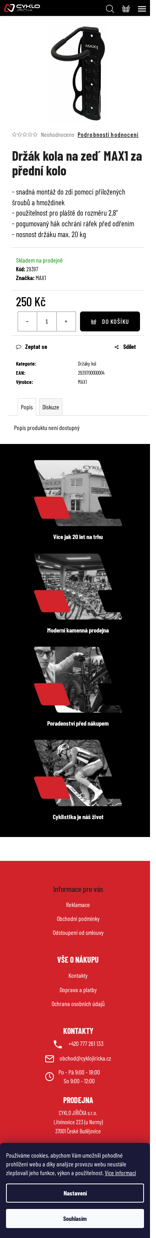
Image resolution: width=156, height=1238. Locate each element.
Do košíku (115, 321)
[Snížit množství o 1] (27, 321)
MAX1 (41, 277)
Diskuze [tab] (50, 407)
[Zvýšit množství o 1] (66, 321)
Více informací (120, 1172)
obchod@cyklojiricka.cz (85, 1058)
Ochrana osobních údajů (78, 1003)
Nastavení (75, 1193)
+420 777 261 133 (86, 1043)
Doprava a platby (78, 989)
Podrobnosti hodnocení (108, 134)
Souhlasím (75, 1218)
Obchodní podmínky (78, 918)
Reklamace (78, 904)
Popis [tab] (27, 407)
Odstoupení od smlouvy (78, 932)
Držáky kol (87, 363)
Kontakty (78, 975)
